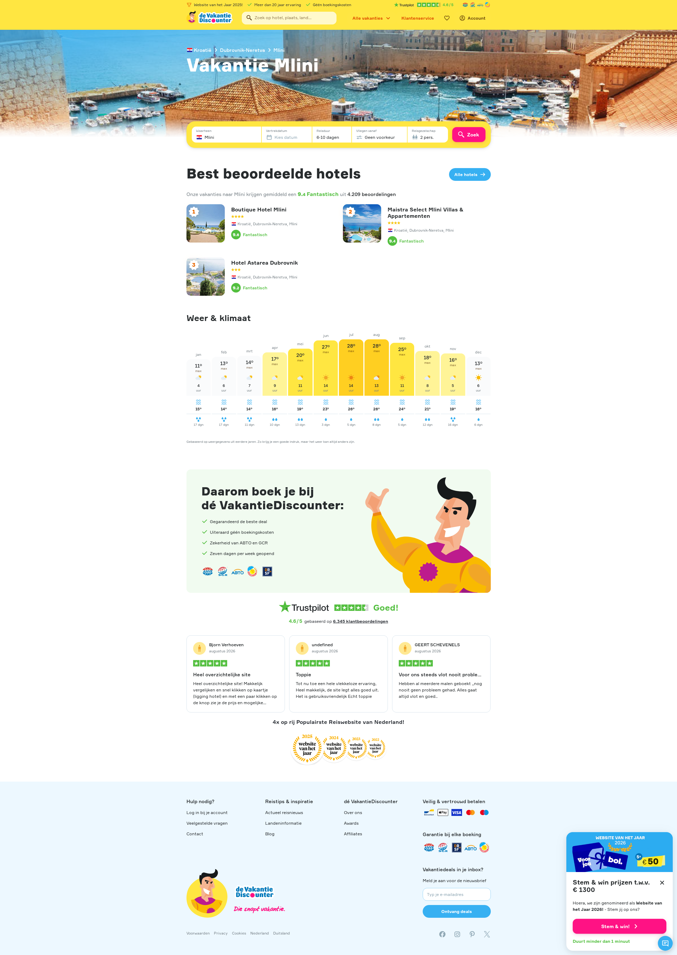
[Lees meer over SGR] (473, 5)
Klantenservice (417, 18)
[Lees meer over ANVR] (465, 5)
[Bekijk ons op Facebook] (442, 934)
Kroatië (202, 50)
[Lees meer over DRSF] (267, 571)
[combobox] (289, 18)
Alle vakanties (367, 18)
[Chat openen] (665, 943)
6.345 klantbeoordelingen (360, 621)
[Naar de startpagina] (209, 18)
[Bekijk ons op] (457, 934)
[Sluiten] (662, 882)
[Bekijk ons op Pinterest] (472, 934)
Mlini (279, 50)
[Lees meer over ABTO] (480, 5)
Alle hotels (465, 174)
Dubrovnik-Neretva (242, 50)
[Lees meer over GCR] (487, 5)
